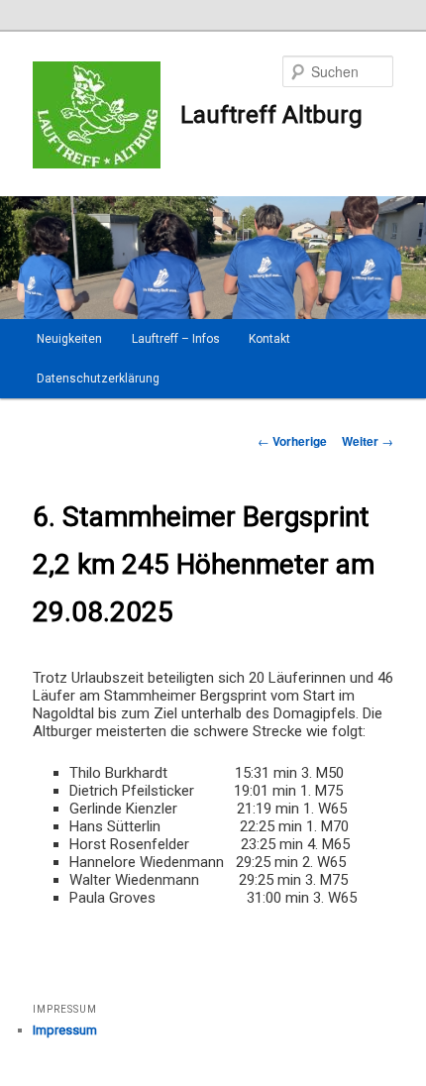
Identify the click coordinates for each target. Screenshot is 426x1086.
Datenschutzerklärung (98, 378)
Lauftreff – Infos (176, 339)
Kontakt (269, 339)
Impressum (65, 1030)
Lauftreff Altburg (271, 115)
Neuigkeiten (69, 339)
